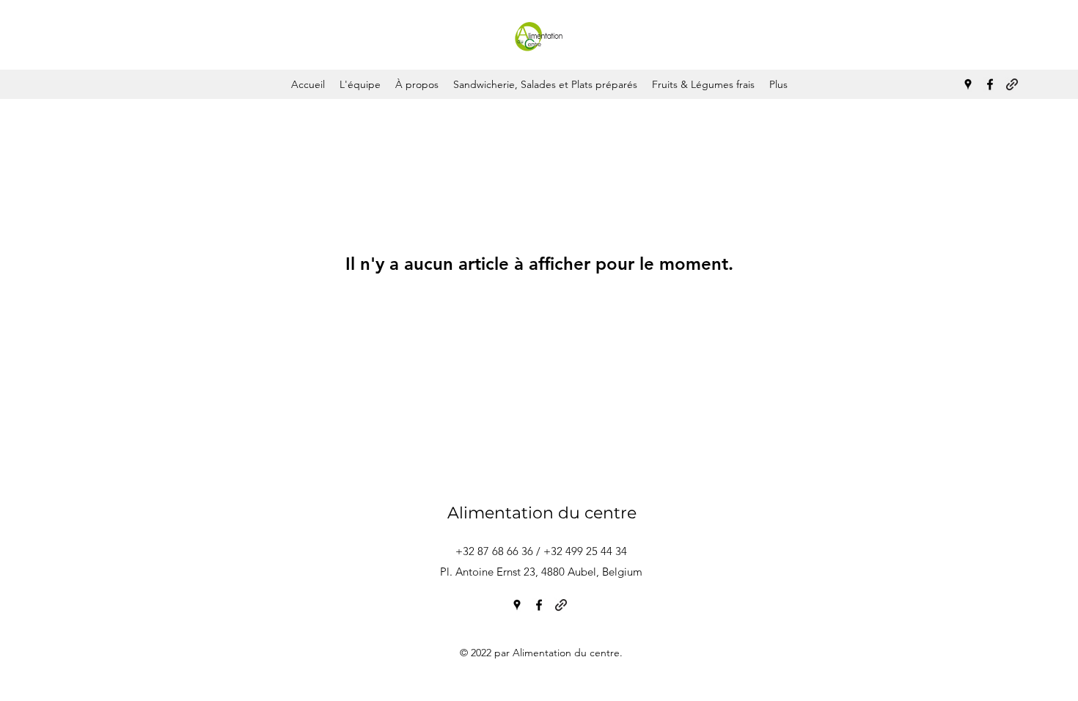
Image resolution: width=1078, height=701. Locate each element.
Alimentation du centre (542, 513)
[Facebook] (990, 84)
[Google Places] (968, 84)
